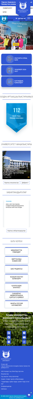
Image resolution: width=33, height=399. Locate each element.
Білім (4, 12)
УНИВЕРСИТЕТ (7, 8)
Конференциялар (6, 386)
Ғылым (5, 16)
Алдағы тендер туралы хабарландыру (12, 379)
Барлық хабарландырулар (17, 231)
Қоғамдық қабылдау (19, 82)
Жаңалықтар (5, 374)
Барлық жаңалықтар (11, 183)
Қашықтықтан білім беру (16, 278)
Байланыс (4, 389)
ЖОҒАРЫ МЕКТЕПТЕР (23, 20)
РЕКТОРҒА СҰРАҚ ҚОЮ (21, 59)
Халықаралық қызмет (8, 20)
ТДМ (4, 25)
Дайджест (25, 183)
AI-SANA (5, 29)
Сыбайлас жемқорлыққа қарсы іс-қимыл (16, 295)
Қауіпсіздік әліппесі (16, 286)
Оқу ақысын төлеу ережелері (9, 376)
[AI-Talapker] (29, 395)
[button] (31, 32)
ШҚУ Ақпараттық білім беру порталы (12, 371)
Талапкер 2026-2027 (21, 70)
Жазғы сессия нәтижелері (16, 304)
